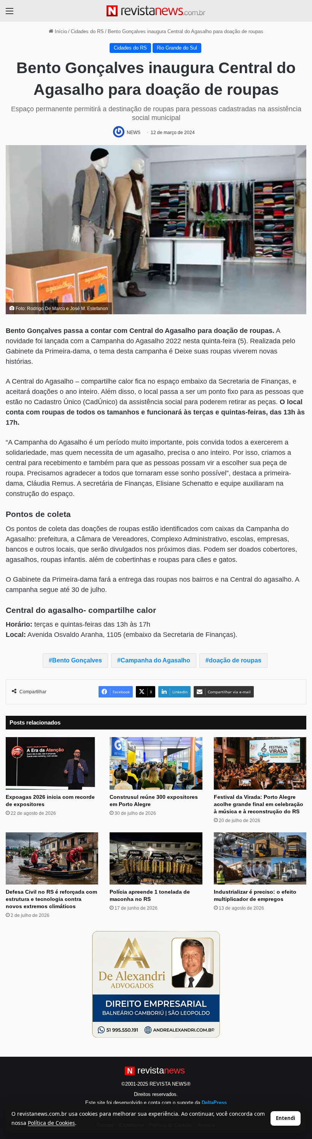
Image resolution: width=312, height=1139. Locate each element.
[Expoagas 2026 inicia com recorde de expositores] (52, 763)
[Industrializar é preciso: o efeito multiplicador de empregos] (260, 858)
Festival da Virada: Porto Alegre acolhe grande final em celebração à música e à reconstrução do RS (258, 804)
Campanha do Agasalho (155, 660)
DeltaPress (214, 1102)
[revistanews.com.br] (156, 10)
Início (60, 31)
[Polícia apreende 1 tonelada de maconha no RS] (156, 858)
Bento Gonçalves (77, 660)
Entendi (285, 1118)
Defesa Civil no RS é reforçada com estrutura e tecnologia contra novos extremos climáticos (51, 899)
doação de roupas (235, 660)
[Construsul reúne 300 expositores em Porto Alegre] (156, 763)
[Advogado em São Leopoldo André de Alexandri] (156, 984)
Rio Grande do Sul (177, 48)
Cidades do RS (87, 31)
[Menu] (9, 13)
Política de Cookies (51, 1122)
